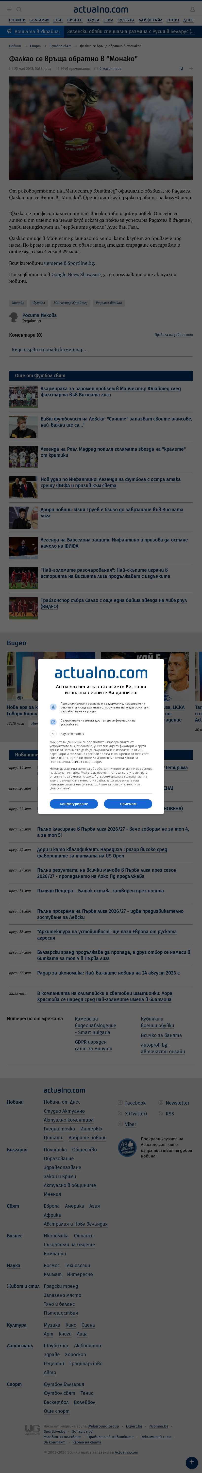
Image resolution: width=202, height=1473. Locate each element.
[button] (101, 733)
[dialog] (101, 736)
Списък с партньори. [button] (86, 762)
